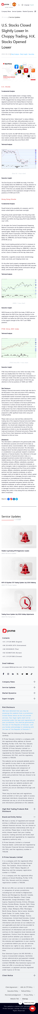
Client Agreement (11, 987)
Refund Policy (25, 991)
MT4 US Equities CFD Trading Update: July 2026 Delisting (19, 582)
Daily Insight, (24, 54)
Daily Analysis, (15, 54)
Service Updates (14, 17)
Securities (31, 54)
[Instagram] (11, 499)
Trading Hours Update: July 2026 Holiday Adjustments (18, 614)
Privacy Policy (28, 995)
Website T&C (14, 999)
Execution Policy (13, 991)
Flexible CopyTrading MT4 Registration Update (15, 551)
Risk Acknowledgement (13, 995)
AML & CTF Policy (26, 987)
